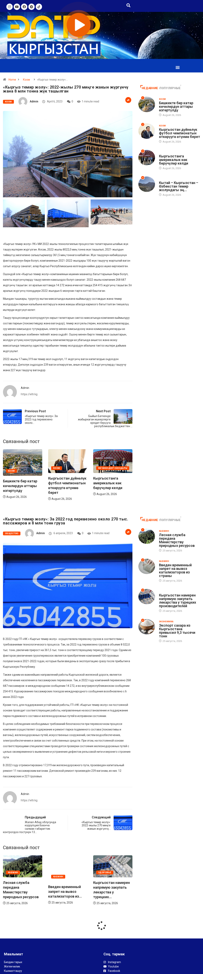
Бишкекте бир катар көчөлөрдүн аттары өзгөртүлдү (36, 486)
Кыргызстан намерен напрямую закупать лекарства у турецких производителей (177, 600)
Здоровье (59, 872)
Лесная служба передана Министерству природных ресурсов (177, 540)
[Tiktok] (39, 7)
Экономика (166, 621)
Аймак (163, 179)
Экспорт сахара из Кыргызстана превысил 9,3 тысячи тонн (177, 630)
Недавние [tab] (150, 88)
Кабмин (13, 876)
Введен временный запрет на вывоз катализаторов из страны (175, 570)
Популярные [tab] (170, 88)
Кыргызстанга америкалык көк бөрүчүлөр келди (123, 483)
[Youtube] (17, 7)
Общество (11, 533)
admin (34, 101)
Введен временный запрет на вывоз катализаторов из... (20, 891)
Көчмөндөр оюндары (128, 468)
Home (12, 79)
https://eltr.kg (29, 394)
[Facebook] (24, 7)
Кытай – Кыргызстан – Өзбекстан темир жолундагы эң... (178, 186)
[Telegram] (31, 7)
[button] (177, 67)
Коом (26, 79)
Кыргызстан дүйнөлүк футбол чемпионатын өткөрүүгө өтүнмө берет (179, 133)
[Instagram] (9, 7)
